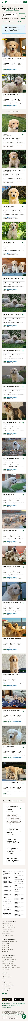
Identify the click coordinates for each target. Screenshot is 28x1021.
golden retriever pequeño (19, 895)
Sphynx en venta (6, 945)
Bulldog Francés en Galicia (9, 965)
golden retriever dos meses (19, 907)
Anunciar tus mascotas (8, 985)
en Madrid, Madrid (12, 10)
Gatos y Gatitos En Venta (8, 939)
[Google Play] (7, 999)
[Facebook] (3, 993)
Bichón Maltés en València (8, 961)
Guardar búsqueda (9, 21)
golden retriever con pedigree (19, 915)
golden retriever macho (19, 876)
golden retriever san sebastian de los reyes (7, 883)
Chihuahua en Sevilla (7, 963)
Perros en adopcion (7, 969)
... (20, 6)
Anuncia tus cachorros (7, 987)
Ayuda (3, 979)
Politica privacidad (6, 977)
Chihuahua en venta (7, 923)
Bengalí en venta (6, 947)
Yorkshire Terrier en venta (8, 927)
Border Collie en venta (7, 931)
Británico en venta (6, 943)
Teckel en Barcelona (7, 957)
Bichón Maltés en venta (8, 925)
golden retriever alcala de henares (7, 891)
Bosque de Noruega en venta (9, 941)
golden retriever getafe (7, 904)
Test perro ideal (6, 991)
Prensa (3, 981)
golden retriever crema (19, 903)
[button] (14, 47)
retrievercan (18, 891)
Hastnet (14, 1003)
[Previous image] (4, 47)
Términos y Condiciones (6, 1014)
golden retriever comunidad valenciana (7, 896)
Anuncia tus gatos (6, 989)
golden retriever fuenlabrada (7, 887)
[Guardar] (23, 59)
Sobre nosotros (6, 975)
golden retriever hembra (19, 872)
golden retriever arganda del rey (7, 900)
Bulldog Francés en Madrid (9, 959)
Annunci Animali (15, 1005)
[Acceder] (25, 2)
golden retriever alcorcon (7, 878)
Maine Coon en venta (7, 949)
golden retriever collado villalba (7, 914)
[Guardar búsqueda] (24, 1016)
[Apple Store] (19, 999)
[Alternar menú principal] (2, 2)
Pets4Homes (7, 1003)
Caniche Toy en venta (7, 935)
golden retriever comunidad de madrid (7, 873)
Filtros (23, 15)
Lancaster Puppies (6, 1007)
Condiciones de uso (7, 983)
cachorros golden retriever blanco (19, 880)
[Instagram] (6, 993)
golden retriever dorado (19, 884)
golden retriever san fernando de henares (7, 909)
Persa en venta (5, 951)
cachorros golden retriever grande (19, 899)
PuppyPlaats (21, 1003)
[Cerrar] (24, 26)
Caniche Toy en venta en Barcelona (11, 967)
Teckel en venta (6, 933)
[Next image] (23, 47)
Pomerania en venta (7, 929)
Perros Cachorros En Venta (9, 921)
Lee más (23, 18)
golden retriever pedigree (19, 888)
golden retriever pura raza (19, 911)
